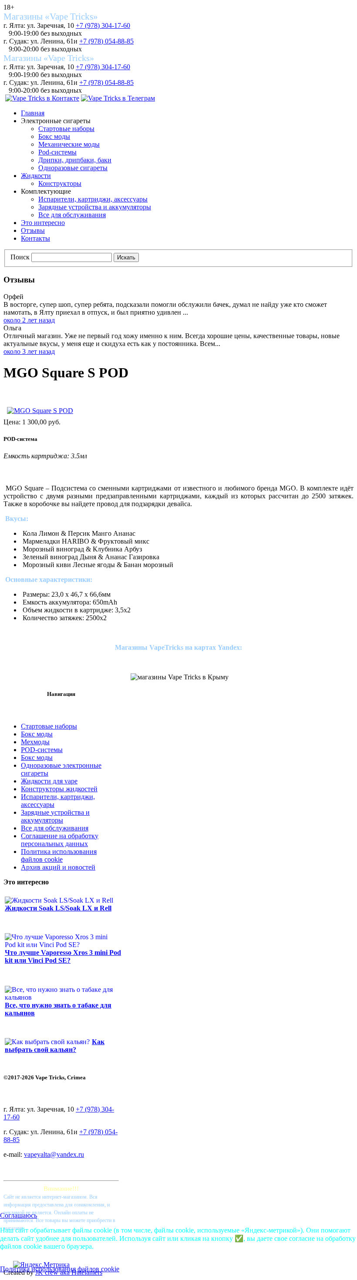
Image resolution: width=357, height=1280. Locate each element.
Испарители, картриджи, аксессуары (93, 199)
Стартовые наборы (66, 128)
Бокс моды (54, 136)
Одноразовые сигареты (73, 167)
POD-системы (42, 749)
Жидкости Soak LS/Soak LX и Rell (58, 908)
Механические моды (69, 144)
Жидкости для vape (49, 781)
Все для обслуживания (72, 214)
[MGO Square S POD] (40, 410)
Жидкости (36, 175)
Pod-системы (57, 152)
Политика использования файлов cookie (59, 855)
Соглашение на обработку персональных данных (59, 839)
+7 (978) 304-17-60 (103, 25)
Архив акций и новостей (58, 867)
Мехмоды (35, 742)
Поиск (20, 257)
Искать (126, 257)
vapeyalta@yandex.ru (54, 1154)
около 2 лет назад (29, 320)
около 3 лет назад (29, 351)
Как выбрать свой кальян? (54, 1045)
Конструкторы (59, 183)
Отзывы (33, 230)
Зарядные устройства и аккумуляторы (94, 207)
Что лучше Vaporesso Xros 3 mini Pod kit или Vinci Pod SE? (63, 956)
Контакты (35, 238)
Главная (32, 113)
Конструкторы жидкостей (59, 789)
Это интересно (43, 222)
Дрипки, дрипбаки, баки (74, 160)
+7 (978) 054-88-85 (106, 41)
